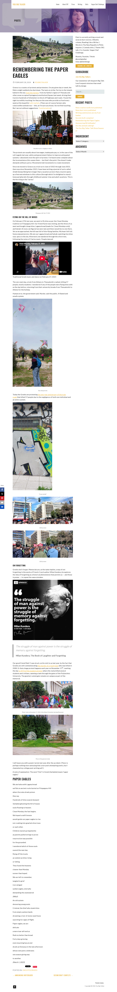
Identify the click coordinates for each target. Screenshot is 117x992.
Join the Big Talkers (83, 77)
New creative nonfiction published (89, 108)
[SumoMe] (2, 507)
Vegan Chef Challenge (97, 4)
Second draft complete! (85, 118)
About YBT (65, 4)
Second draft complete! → (63, 975)
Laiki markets (34, 103)
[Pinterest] (2, 498)
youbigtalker (41, 82)
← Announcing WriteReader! (23, 975)
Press (73, 4)
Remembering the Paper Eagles (88, 120)
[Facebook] (2, 489)
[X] (2, 494)
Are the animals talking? (85, 126)
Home (57, 4)
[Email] (2, 502)
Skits (86, 4)
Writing (80, 4)
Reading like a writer (85, 66)
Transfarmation (44, 108)
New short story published (86, 110)
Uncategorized (30, 970)
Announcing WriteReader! (86, 123)
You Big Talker (19, 4)
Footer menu (99, 983)
